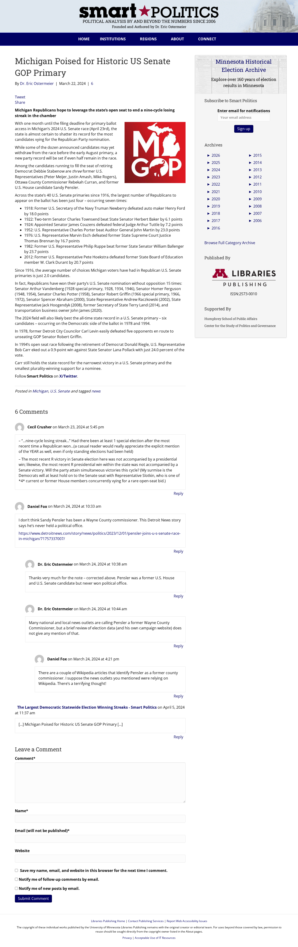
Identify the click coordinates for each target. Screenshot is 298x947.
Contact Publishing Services (146, 921)
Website (22, 850)
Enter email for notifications (243, 110)
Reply (178, 493)
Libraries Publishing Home (108, 921)
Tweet (20, 97)
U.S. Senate (60, 391)
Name (21, 810)
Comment (25, 758)
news (96, 391)
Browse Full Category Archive (229, 242)
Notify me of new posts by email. (49, 888)
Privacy (127, 938)
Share (20, 102)
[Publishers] (243, 277)
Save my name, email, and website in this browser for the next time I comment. (94, 870)
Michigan (40, 391)
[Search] (279, 38)
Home (84, 39)
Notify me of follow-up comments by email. (59, 879)
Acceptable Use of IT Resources (155, 938)
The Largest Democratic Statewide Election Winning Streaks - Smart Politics (87, 707)
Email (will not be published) (42, 830)
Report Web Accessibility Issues (187, 921)
